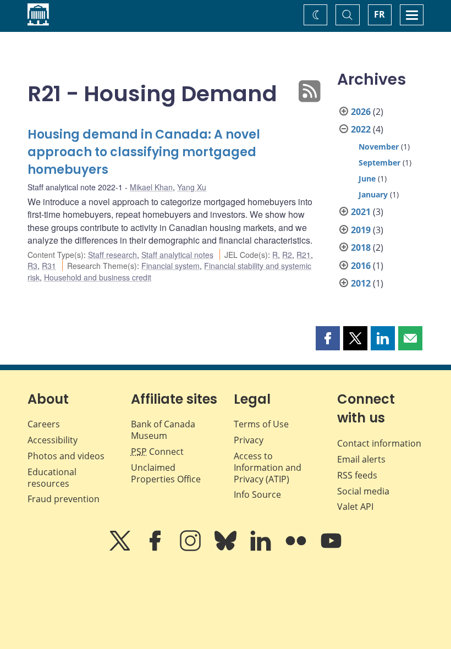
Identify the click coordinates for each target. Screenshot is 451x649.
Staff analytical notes (177, 254)
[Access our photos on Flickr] (297, 548)
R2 (287, 254)
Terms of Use (261, 424)
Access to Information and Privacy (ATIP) (267, 467)
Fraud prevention (64, 499)
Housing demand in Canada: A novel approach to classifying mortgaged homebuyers (144, 152)
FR (379, 14)
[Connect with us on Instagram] (191, 548)
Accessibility (53, 440)
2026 (361, 112)
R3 (32, 265)
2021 (361, 212)
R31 (49, 265)
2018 (361, 247)
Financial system (170, 265)
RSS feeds (357, 475)
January (373, 194)
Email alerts (361, 459)
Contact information (379, 443)
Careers (44, 424)
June (367, 178)
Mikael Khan (151, 187)
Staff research (112, 254)
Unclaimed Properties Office (166, 473)
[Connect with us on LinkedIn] (261, 548)
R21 (303, 254)
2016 (361, 266)
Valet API (355, 507)
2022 (361, 129)
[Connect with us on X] (121, 548)
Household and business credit (97, 277)
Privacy (248, 440)
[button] (328, 338)
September (379, 162)
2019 (361, 230)
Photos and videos (66, 456)
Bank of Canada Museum (163, 430)
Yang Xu (191, 187)
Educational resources (52, 478)
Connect (157, 452)
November (379, 146)
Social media (363, 491)
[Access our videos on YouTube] (331, 548)
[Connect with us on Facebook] (156, 548)
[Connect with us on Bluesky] (226, 548)
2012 (361, 283)
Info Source (257, 494)
